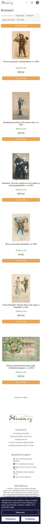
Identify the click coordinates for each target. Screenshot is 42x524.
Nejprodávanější (8, 20)
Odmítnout (10, 519)
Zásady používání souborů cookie (21, 445)
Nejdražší (29, 16)
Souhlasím (30, 519)
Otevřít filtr (21, 26)
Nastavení (20, 512)
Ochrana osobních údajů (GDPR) (21, 442)
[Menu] (37, 3)
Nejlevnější (20, 16)
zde (12, 507)
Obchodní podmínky (21, 433)
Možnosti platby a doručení (21, 436)
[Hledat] (27, 3)
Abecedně (20, 20)
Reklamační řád (21, 439)
